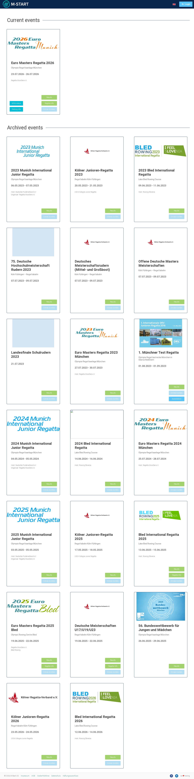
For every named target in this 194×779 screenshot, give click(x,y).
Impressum (25, 776)
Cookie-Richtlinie (43, 776)
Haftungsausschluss (70, 776)
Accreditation (176, 399)
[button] (174, 4)
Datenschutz (56, 776)
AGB (33, 776)
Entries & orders (49, 109)
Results (49, 97)
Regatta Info (49, 103)
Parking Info (16, 109)
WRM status (16, 103)
